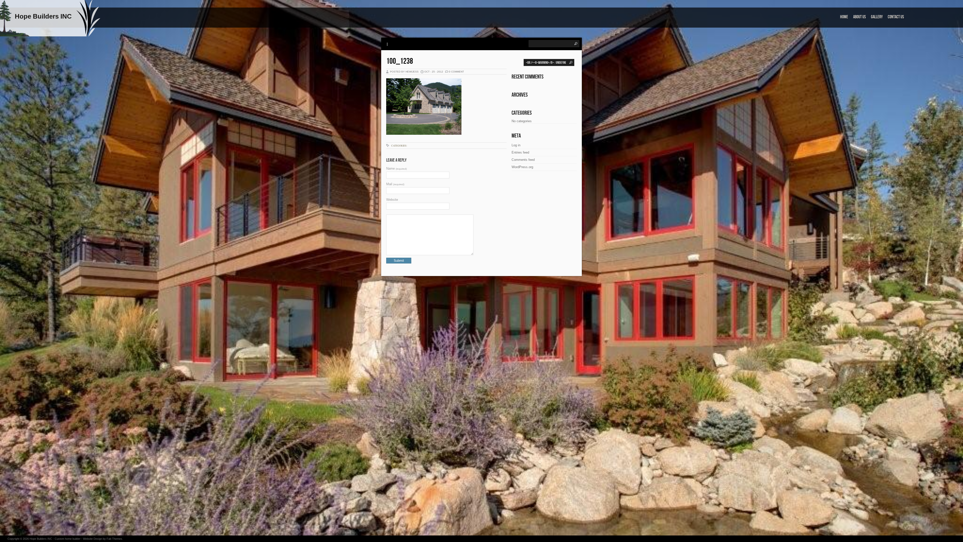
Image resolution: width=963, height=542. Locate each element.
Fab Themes (114, 538)
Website (392, 199)
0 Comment (456, 71)
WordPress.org (522, 167)
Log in (516, 145)
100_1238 (399, 61)
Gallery (877, 17)
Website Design (92, 538)
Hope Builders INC (41, 538)
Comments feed (523, 160)
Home (844, 17)
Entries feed (520, 152)
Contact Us (896, 17)
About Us (859, 17)
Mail (395, 184)
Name (396, 168)
